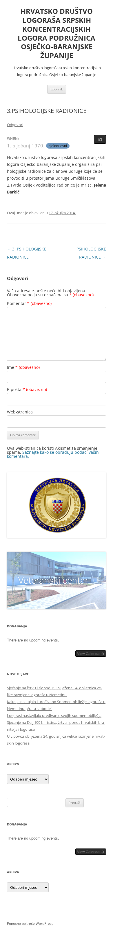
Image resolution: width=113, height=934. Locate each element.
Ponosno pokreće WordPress (30, 923)
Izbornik (56, 89)
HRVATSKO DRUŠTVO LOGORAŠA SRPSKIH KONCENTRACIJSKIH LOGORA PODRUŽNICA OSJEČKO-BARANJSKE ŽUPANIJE (56, 33)
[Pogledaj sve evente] (100, 139)
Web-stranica (20, 412)
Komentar (29, 303)
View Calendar (89, 653)
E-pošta (27, 389)
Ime (23, 367)
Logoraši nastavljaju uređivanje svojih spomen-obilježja (54, 715)
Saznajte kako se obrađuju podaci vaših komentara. (53, 454)
